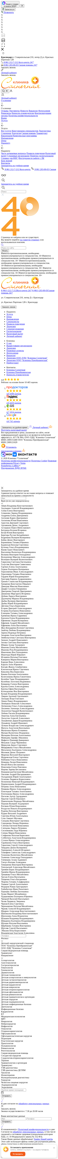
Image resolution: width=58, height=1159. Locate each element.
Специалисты (12, 321)
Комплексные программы (25, 136)
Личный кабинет (14, 336)
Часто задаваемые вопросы (13, 153)
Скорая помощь (28, 133)
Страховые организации (18, 156)
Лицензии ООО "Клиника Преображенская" (27, 360)
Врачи (4, 118)
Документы (14, 111)
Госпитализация (13, 331)
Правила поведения (35, 153)
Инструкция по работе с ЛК (31, 158)
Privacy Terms (19, 463)
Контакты (5, 163)
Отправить (6, 1096)
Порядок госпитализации (42, 156)
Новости (24, 111)
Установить (18, 1154)
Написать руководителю (23, 113)
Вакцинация (7, 136)
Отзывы (4, 111)
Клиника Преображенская (18, 372)
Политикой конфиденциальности (33, 1129)
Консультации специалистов (25, 131)
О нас (9, 343)
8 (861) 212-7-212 (16, 290)
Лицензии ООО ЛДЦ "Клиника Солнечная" (26, 358)
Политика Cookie (39, 461)
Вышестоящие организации (19, 346)
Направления (7, 138)
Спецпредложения (15, 329)
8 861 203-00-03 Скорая (45, 169)
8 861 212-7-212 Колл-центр (17, 169)
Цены (3, 140)
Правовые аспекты (15, 350)
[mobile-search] (5, 91)
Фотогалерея (44, 111)
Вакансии (33, 111)
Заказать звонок (8, 307)
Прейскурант (12, 363)
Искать (5, 251)
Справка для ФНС (9, 158)
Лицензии (11, 326)
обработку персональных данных (33, 1103)
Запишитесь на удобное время (14, 427)
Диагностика (45, 131)
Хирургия (16, 133)
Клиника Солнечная (15, 370)
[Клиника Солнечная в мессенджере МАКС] (7, 456)
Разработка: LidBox (10, 465)
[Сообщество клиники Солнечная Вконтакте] (25, 456)
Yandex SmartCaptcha (43, 1139)
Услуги (4, 120)
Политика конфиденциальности (23, 115)
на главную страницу (30, 240)
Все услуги (6, 131)
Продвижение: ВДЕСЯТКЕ (13, 468)
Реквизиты (6, 113)
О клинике (6, 100)
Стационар (6, 133)
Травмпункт (41, 133)
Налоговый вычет (14, 334)
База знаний (6, 161)
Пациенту (5, 143)
